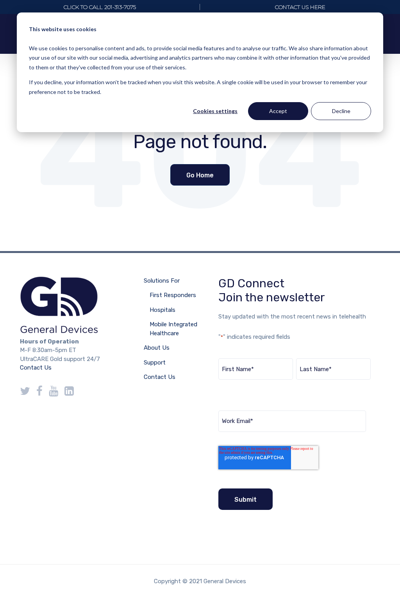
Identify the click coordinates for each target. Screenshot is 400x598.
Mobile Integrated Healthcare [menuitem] (173, 329)
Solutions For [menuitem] (162, 280)
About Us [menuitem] (157, 347)
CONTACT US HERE (300, 7)
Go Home (200, 175)
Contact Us (36, 367)
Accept (278, 111)
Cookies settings (215, 111)
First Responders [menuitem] (173, 295)
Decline (341, 111)
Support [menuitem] (155, 362)
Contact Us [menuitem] (159, 376)
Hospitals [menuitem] (162, 309)
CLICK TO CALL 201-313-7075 (100, 7)
